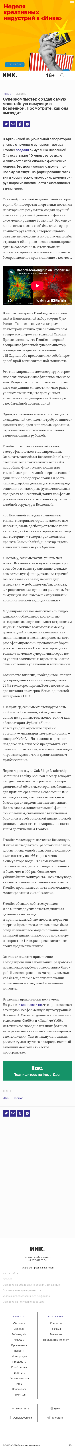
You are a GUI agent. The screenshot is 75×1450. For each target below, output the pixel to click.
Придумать (19, 1362)
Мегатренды (19, 1356)
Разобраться (19, 1367)
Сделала (19, 1329)
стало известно (30, 1004)
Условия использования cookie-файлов (26, 1296)
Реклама (56, 1329)
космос (18, 1098)
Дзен (57, 1408)
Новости (9, 94)
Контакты (56, 1323)
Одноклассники (22, 1418)
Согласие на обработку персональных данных (31, 1285)
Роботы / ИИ (19, 1334)
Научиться (19, 1395)
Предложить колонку (56, 1340)
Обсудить (19, 1323)
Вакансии (56, 1334)
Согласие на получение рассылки (23, 1302)
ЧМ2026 (19, 1340)
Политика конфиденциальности (22, 1290)
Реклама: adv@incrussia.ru (37, 1257)
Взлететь (19, 1373)
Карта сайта (10, 1273)
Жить (19, 1384)
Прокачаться (19, 1345)
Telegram (57, 1418)
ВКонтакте (22, 1408)
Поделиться (19, 1389)
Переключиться (19, 1378)
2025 (6, 1098)
